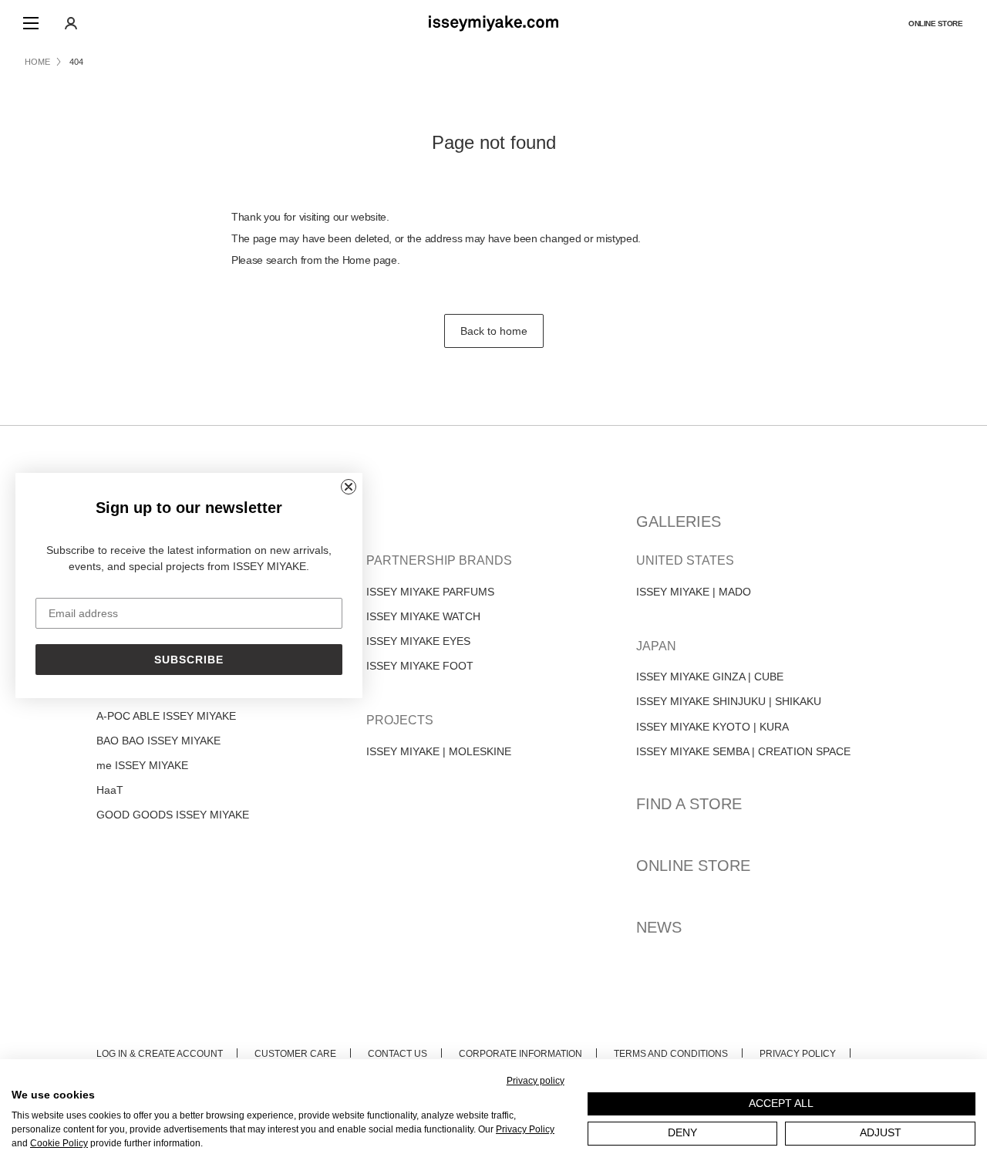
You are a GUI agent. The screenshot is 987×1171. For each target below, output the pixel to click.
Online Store (935, 23)
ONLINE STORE (693, 865)
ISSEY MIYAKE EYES (418, 641)
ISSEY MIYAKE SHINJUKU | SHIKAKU (728, 701)
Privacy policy (535, 1080)
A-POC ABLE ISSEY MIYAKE (166, 716)
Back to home (493, 331)
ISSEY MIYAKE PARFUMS (430, 592)
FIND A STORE (689, 803)
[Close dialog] (348, 486)
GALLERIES (678, 521)
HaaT (109, 790)
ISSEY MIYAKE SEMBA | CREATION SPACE (743, 751)
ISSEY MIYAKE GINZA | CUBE (709, 676)
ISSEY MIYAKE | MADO (693, 592)
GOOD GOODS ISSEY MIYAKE (172, 814)
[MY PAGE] (71, 23)
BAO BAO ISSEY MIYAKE (158, 740)
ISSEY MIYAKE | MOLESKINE (438, 751)
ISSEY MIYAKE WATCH (423, 616)
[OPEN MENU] (30, 23)
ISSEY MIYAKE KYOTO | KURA (712, 726)
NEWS (659, 927)
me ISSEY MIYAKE (142, 765)
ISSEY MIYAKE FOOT (419, 666)
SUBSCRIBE (189, 659)
